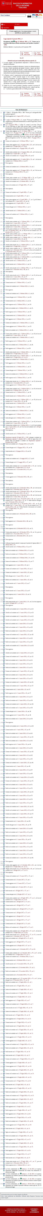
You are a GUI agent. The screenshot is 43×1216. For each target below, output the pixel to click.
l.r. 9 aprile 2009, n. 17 (23, 192)
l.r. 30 (13, 269)
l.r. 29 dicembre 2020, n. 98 (18, 1163)
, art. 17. (28, 1055)
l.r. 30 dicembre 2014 (17, 250)
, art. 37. (28, 954)
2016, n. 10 (21, 390)
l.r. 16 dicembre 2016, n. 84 (12, 251)
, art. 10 (33, 934)
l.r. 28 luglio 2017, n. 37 (18, 870)
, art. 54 (31, 964)
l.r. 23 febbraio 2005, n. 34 (24, 166)
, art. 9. (20, 508)
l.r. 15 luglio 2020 (16, 246)
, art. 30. (30, 1125)
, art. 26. (26, 932)
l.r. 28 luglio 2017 (13, 603)
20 (22, 227)
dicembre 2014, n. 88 (20, 269)
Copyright (34, 1209)
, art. (35, 978)
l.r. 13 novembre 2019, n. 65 (22, 964)
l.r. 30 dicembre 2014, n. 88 (22, 477)
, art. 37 (34, 1161)
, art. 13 (25, 870)
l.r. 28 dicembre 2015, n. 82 (22, 528)
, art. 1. (30, 982)
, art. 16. (32, 1044)
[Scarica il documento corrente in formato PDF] (37, 18)
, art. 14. (30, 1037)
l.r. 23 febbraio (15, 172)
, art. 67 (27, 936)
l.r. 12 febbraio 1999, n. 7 (26, 131)
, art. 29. (31, 1121)
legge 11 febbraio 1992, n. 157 (23, 41)
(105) (5, 45)
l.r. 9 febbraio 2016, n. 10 (22, 546)
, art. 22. (29, 1088)
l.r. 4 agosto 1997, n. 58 (20, 116)
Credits (34, 1210)
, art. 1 (27, 890)
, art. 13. (31, 1033)
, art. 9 (31, 927)
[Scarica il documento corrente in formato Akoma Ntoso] (40, 18)
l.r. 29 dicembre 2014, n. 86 (14, 230)
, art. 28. (28, 467)
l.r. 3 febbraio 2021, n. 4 (21, 1165)
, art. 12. (26, 866)
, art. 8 (28, 923)
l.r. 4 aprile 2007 (16, 153)
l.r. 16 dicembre (15, 493)
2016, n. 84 (22, 493)
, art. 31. (28, 1128)
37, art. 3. (21, 603)
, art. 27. (31, 1099)
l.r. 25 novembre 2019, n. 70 (19, 533)
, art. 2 (29, 894)
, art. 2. (28, 986)
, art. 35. (31, 1147)
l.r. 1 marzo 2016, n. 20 (24, 179)
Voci (4, 24)
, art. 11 (13, 428)
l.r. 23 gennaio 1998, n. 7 (13, 124)
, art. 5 (27, 533)
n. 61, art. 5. (24, 246)
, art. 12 (29, 942)
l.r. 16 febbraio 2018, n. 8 (24, 956)
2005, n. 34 (22, 172)
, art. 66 (33, 949)
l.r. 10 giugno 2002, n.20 (25, 144)
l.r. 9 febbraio (15, 390)
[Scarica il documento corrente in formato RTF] (33, 17)
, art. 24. (26, 353)
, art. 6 (28, 912)
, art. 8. (25, 899)
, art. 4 (28, 901)
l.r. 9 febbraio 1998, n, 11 (16, 120)
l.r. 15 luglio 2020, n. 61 (18, 353)
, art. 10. (30, 1007)
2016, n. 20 (20, 423)
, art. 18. (30, 1066)
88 (25, 250)
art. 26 (23, 89)
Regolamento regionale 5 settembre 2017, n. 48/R (18, 439)
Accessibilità (34, 1212)
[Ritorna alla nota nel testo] (3, 112)
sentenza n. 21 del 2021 (28, 1169)
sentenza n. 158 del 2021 (28, 1183)
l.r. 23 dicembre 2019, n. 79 (18, 980)
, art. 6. (29, 996)
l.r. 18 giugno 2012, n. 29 (18, 133)
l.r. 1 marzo (14, 423)
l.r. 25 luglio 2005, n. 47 (18, 146)
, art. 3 (26, 1163)
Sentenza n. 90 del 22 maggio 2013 (32, 134)
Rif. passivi (17, 24)
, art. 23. (31, 1092)
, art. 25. (26, 357)
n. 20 (22, 223)
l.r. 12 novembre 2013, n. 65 (19, 383)
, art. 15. (30, 1040)
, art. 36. (29, 1150)
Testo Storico (6, 27)
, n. (21, 153)
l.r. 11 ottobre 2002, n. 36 (25, 159)
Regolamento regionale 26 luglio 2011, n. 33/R (17, 437)
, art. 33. (31, 1136)
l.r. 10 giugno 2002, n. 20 (25, 170)
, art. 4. (31, 993)
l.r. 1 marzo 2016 (16, 223)
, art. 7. (28, 1000)
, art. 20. (29, 1081)
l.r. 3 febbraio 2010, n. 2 (18, 161)
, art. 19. (31, 1070)
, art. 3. (31, 989)
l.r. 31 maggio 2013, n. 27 (24, 458)
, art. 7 (28, 920)
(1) (35, 60)
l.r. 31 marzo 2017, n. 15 (24, 876)
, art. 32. (30, 1132)
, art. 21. (28, 1084)
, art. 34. (31, 1143)
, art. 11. (29, 1026)
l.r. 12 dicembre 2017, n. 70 (18, 936)
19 (22, 153)
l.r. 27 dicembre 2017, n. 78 (26, 953)
